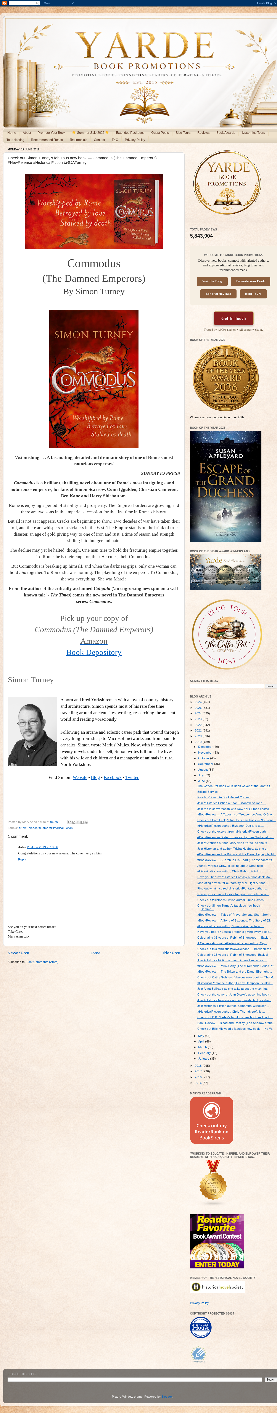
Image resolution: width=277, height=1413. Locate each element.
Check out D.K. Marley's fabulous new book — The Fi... (235, 1017)
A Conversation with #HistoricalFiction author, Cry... (232, 943)
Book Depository (94, 652)
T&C (115, 140)
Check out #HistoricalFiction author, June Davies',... (232, 900)
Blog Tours (183, 132)
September (206, 763)
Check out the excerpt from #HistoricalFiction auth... (232, 831)
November (205, 752)
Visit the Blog (212, 281)
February (205, 1053)
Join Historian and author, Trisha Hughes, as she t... (232, 848)
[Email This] (70, 822)
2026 (199, 702)
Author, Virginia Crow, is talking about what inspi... (231, 865)
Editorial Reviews (218, 293)
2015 (199, 1082)
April (201, 1041)
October (204, 758)
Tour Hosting (15, 140)
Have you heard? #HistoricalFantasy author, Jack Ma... (234, 877)
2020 (199, 736)
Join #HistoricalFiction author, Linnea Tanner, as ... (232, 960)
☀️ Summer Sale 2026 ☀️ (90, 132)
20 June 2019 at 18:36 (42, 847)
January (204, 1058)
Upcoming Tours (253, 132)
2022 (199, 725)
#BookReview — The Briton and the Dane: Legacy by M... (236, 854)
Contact (99, 140)
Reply (22, 859)
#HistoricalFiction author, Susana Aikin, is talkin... (230, 926)
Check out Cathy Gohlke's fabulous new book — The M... (236, 977)
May (201, 1036)
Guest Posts (160, 132)
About (27, 132)
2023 (199, 719)
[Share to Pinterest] (86, 822)
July (201, 775)
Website (80, 777)
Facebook (113, 777)
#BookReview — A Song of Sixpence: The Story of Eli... (234, 920)
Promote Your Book (51, 132)
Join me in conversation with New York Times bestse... (234, 808)
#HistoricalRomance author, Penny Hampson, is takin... (235, 983)
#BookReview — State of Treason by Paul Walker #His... (235, 837)
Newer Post (18, 953)
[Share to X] (78, 822)
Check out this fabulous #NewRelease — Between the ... (236, 949)
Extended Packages (130, 132)
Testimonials (78, 140)
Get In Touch (233, 318)
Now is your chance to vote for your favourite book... (233, 894)
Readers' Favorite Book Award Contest (223, 797)
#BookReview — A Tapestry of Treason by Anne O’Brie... (235, 814)
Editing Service (207, 791)
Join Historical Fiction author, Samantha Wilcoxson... (233, 1005)
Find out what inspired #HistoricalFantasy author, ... (232, 888)
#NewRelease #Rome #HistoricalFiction (46, 828)
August (203, 769)
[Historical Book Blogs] (213, 1205)
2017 (199, 1071)
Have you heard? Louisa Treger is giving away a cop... (234, 931)
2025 (199, 707)
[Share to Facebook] (82, 822)
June (202, 781)
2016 (199, 1077)
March (203, 1047)
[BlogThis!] (74, 822)
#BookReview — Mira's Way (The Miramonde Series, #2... (237, 966)
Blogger (166, 1396)
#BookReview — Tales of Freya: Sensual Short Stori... (234, 914)
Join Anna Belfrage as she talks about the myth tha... (233, 988)
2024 (199, 713)
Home (11, 132)
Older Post (170, 953)
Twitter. (132, 777)
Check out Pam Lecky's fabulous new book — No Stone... (236, 820)
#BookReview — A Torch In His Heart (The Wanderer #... (236, 860)
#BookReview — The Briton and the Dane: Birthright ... (234, 971)
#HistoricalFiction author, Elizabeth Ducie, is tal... (230, 825)
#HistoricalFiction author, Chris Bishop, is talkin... (230, 871)
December (205, 746)
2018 (199, 1065)
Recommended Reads (47, 140)
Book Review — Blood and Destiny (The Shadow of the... (236, 1023)
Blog (95, 777)
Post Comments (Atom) (42, 961)
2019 (199, 742)
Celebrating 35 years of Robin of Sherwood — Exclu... (234, 937)
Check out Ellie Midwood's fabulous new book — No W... (235, 1028)
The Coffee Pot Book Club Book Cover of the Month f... (234, 786)
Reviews (203, 132)
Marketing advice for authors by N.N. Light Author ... (232, 883)
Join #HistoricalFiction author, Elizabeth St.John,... (231, 803)
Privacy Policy (135, 140)
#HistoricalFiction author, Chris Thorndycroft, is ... (231, 1011)
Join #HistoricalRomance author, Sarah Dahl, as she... (234, 1000)
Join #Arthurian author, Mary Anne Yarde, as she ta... (233, 842)
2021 (199, 730)
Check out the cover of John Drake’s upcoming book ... (234, 994)
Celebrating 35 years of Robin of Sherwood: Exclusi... (233, 954)
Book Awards (225, 132)
